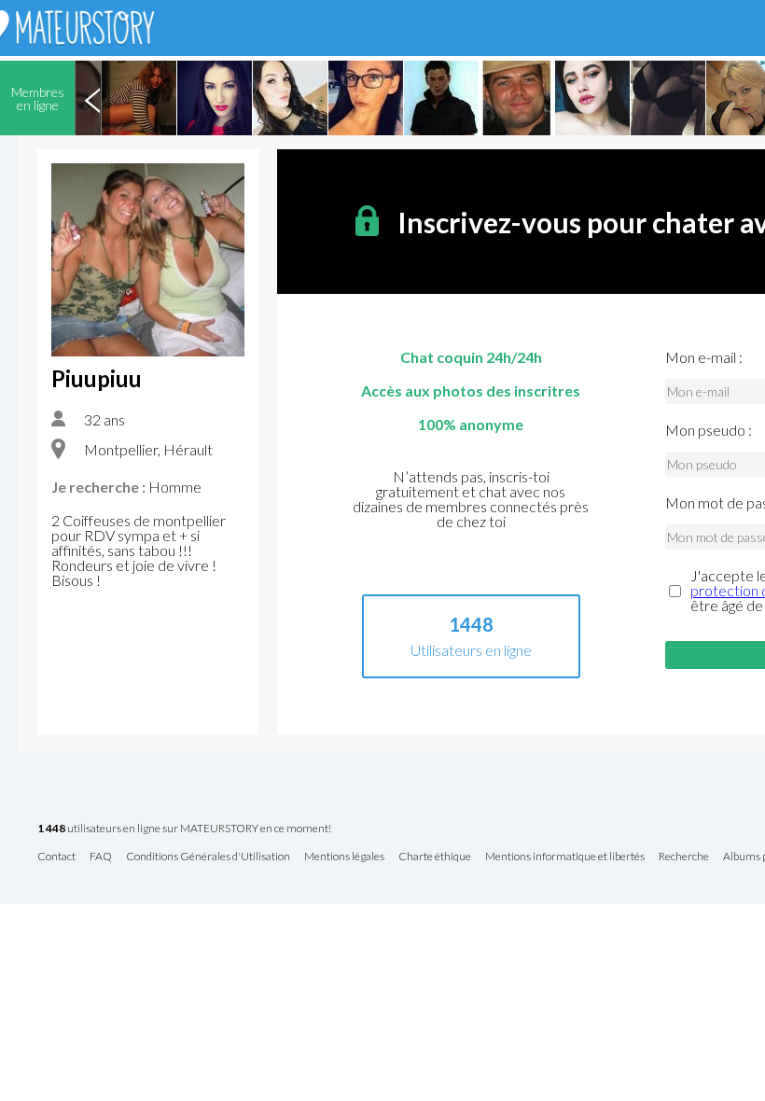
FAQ (101, 857)
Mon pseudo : (708, 430)
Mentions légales (344, 857)
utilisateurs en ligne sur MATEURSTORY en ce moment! (184, 829)
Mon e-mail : (704, 357)
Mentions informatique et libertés (565, 857)
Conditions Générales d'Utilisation (208, 857)
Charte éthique (434, 857)
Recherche (684, 857)
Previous (92, 98)
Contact (56, 857)
